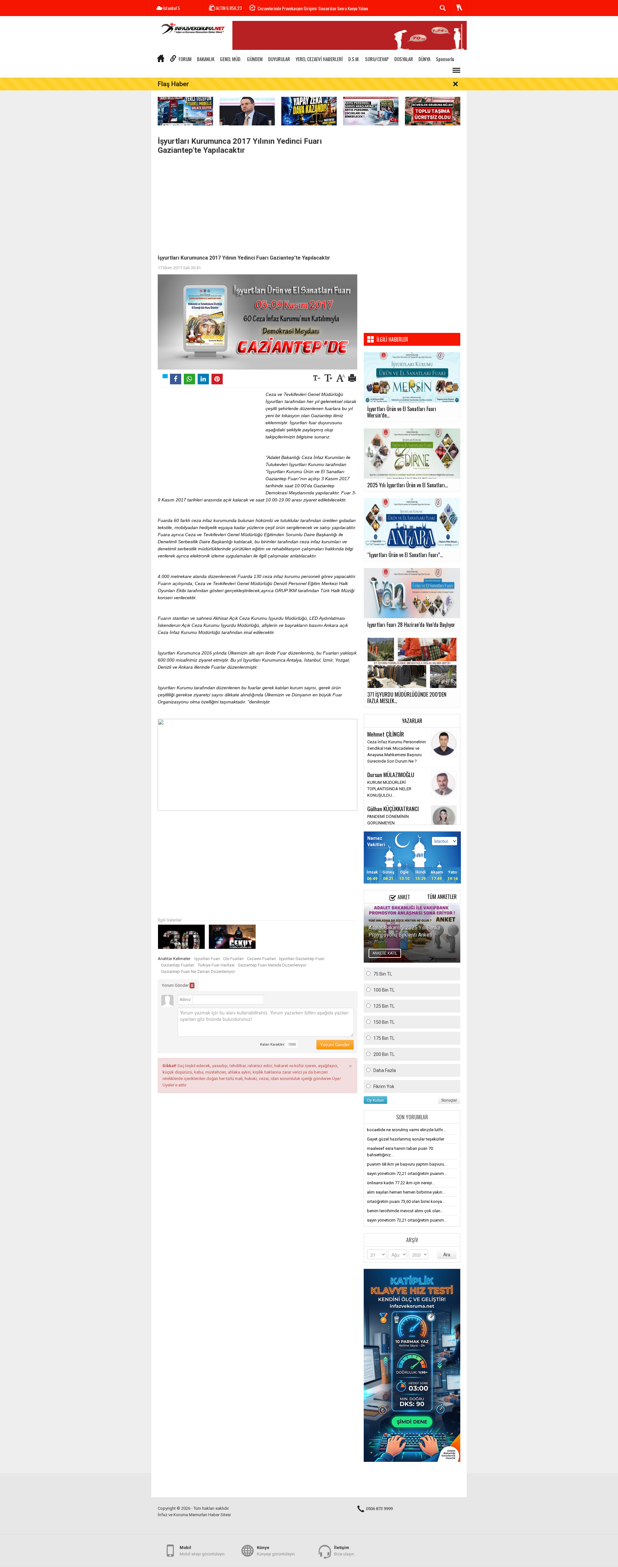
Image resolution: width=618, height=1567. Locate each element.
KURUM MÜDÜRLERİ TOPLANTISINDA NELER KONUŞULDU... (389, 789)
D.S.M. (354, 58)
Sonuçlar (449, 1100)
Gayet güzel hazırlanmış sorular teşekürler (405, 1139)
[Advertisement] (257, 203)
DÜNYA (424, 58)
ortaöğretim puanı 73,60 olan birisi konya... (406, 1201)
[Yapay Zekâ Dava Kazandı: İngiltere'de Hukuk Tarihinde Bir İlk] (309, 110)
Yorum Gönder (177, 985)
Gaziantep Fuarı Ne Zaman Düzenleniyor (198, 971)
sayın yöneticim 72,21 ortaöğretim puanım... (407, 1173)
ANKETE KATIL (384, 953)
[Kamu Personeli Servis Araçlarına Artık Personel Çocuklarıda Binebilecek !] (370, 110)
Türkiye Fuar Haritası (216, 965)
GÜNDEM (255, 58)
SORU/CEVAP (377, 58)
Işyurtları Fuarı (207, 958)
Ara (446, 1254)
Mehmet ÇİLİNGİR (385, 734)
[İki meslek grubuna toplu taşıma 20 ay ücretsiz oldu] (432, 110)
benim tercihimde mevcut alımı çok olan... (405, 1210)
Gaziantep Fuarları (177, 965)
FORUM (185, 58)
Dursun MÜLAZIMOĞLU (390, 774)
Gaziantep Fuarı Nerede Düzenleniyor (272, 965)
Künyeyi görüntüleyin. (276, 1550)
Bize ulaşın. (344, 1550)
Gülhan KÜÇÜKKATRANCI (393, 808)
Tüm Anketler (442, 897)
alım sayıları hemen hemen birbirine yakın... (406, 1192)
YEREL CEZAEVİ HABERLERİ (319, 58)
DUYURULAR (279, 58)
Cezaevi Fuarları (261, 958)
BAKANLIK (205, 58)
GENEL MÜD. (230, 58)
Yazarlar (412, 721)
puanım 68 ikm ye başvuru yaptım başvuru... (407, 1164)
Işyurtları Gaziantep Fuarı (301, 958)
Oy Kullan (375, 1100)
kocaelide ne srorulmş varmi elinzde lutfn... (406, 1129)
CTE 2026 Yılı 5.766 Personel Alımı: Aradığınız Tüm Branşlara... (310, 8)
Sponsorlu (445, 58)
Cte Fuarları (233, 958)
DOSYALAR (403, 58)
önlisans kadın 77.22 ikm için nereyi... (401, 1182)
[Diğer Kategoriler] (456, 70)
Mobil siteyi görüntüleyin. (203, 1550)
